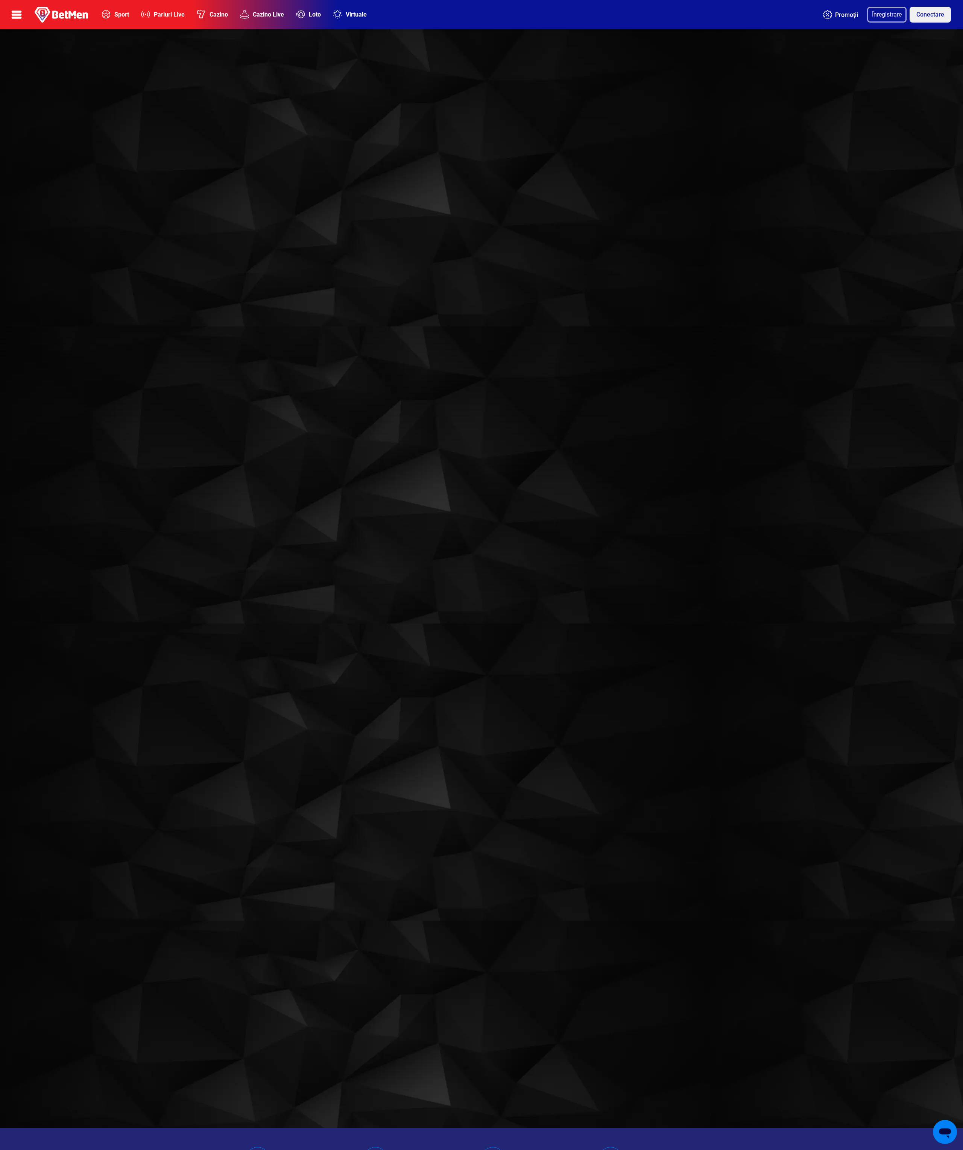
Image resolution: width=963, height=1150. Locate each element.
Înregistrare (887, 14)
